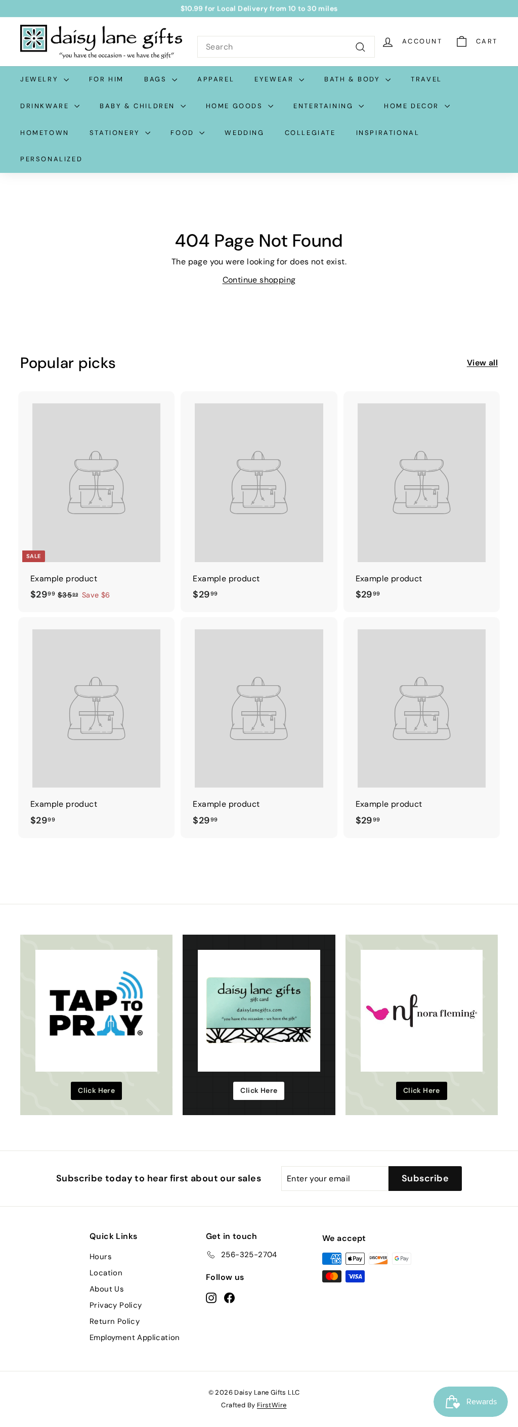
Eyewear (275, 79)
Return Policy (115, 1321)
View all (482, 362)
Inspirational (388, 132)
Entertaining (324, 106)
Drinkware (46, 106)
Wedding (244, 132)
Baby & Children (139, 106)
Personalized (51, 159)
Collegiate (310, 132)
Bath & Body (353, 79)
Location (106, 1273)
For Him (106, 79)
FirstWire (272, 1405)
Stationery (116, 132)
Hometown (44, 132)
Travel (426, 79)
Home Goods (236, 106)
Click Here (96, 1090)
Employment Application (135, 1337)
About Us (107, 1289)
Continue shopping (259, 279)
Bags (156, 79)
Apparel (215, 79)
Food (183, 132)
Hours (101, 1257)
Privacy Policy (116, 1305)
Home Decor (413, 106)
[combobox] (286, 47)
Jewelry (40, 79)
